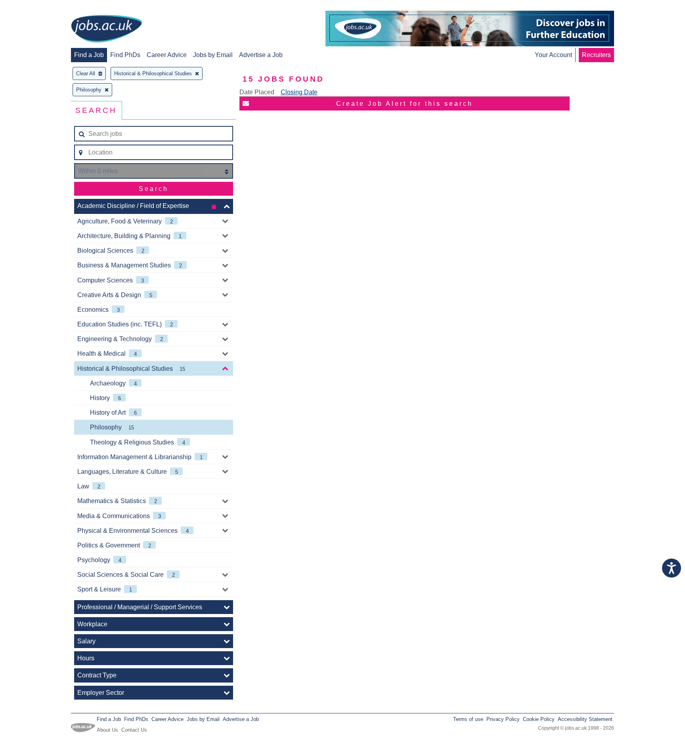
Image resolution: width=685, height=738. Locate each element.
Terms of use (468, 719)
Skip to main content (31, 7)
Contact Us (134, 730)
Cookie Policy (539, 719)
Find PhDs (125, 54)
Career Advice (167, 54)
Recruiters (596, 54)
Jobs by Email (213, 54)
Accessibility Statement (585, 719)
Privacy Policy (503, 719)
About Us (107, 730)
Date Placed (256, 92)
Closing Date (299, 92)
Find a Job (89, 54)
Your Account (553, 54)
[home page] (106, 29)
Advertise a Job (261, 54)
